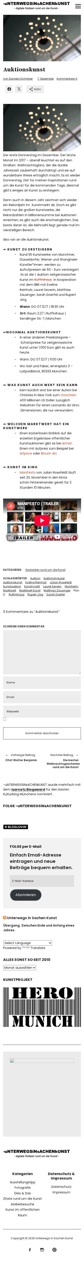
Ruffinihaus (43, 279)
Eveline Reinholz (36, 582)
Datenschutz (61, 1186)
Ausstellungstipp (22, 1182)
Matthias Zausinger (57, 590)
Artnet (67, 443)
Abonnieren (25, 894)
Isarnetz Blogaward (28, 789)
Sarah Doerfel (55, 594)
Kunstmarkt (32, 586)
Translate (37, 948)
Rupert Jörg (35, 594)
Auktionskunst (12, 582)
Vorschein (68, 395)
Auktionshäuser (54, 578)
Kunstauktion (12, 586)
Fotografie (23, 1187)
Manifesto (27, 472)
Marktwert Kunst (30, 590)
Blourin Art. (49, 453)
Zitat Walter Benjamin (21, 757)
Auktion (35, 578)
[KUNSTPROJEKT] (42, 1028)
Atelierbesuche (22, 1204)
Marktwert (9, 590)
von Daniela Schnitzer (18, 79)
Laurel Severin (52, 586)
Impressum (61, 1192)
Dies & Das (22, 1193)
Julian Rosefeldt (61, 582)
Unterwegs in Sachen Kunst (32, 918)
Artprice (26, 453)
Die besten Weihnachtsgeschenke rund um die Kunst (63, 761)
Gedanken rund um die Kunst (45, 570)
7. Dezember (45, 79)
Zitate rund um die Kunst (22, 1198)
